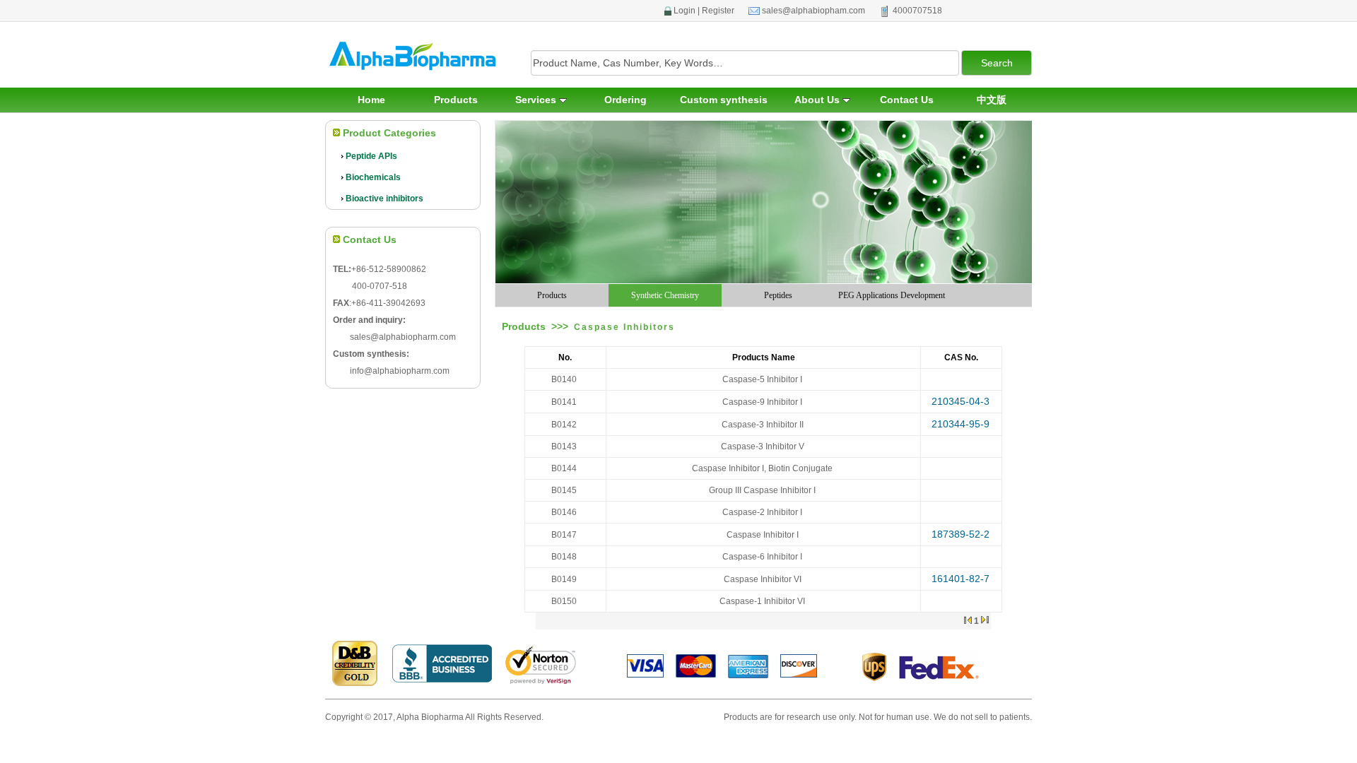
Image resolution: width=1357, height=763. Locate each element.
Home (371, 99)
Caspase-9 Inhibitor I (762, 402)
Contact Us (907, 99)
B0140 (564, 379)
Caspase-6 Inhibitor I (762, 557)
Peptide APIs (371, 156)
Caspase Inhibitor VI (762, 579)
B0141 (564, 402)
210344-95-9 (960, 424)
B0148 (564, 557)
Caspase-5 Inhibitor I (762, 379)
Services (537, 99)
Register (718, 11)
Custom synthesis (724, 99)
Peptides (778, 295)
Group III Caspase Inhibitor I (762, 490)
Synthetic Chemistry (665, 295)
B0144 (564, 468)
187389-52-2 (960, 534)
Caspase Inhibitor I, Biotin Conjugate (762, 468)
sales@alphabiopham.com (813, 11)
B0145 (564, 490)
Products (456, 99)
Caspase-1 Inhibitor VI (762, 601)
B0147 (564, 535)
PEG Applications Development (891, 295)
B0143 (564, 446)
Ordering (625, 99)
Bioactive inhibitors (384, 198)
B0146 (564, 512)
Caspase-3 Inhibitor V (762, 446)
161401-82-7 (960, 578)
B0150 (564, 601)
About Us (818, 99)
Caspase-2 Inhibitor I (762, 512)
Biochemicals (373, 177)
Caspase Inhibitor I (763, 535)
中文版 (991, 99)
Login (684, 11)
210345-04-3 (960, 401)
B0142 (564, 425)
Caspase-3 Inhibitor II (763, 425)
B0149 (564, 579)
